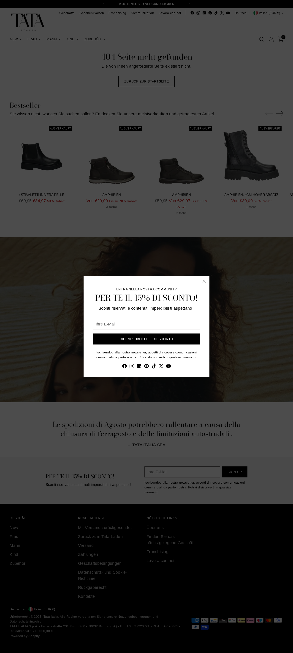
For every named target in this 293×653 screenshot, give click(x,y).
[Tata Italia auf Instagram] (132, 367)
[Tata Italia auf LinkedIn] (139, 367)
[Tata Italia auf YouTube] (168, 367)
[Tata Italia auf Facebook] (124, 367)
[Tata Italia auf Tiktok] (154, 367)
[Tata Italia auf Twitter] (161, 367)
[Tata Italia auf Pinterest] (146, 367)
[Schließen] (204, 281)
